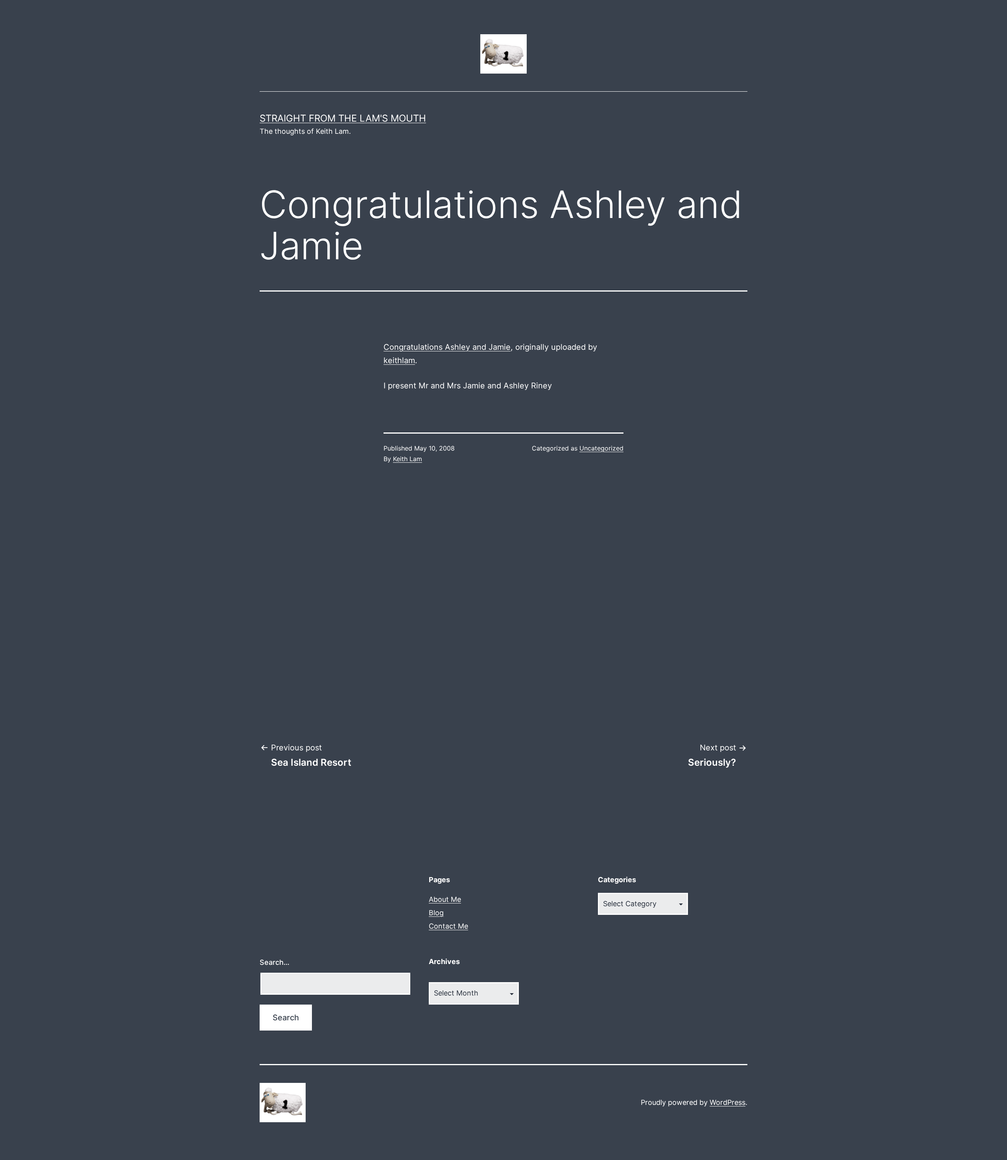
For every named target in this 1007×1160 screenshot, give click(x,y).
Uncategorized (601, 448)
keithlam (399, 360)
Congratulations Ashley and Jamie (447, 347)
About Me (445, 899)
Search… (275, 962)
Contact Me (448, 926)
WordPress (727, 1102)
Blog (436, 913)
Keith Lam (407, 459)
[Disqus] (503, 603)
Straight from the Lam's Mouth (343, 118)
